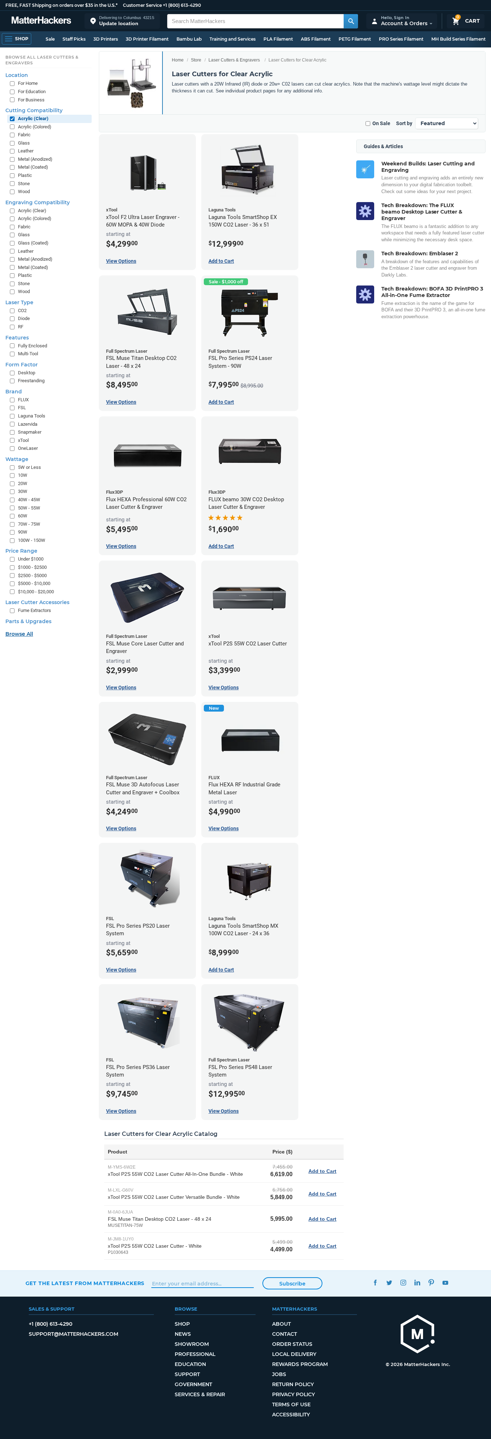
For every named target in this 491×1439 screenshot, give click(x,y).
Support (187, 1374)
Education (190, 1364)
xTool (23, 440)
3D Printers (105, 39)
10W (22, 475)
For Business (31, 99)
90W (22, 532)
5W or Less (29, 467)
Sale (50, 39)
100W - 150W (31, 540)
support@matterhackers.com (73, 1334)
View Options (121, 261)
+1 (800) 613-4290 (182, 5)
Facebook (375, 1282)
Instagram (403, 1282)
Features (17, 337)
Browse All (19, 634)
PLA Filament (278, 39)
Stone (24, 183)
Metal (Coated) (33, 167)
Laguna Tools (31, 416)
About (281, 1324)
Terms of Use (291, 1404)
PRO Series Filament (401, 39)
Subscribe (292, 1283)
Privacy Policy (293, 1394)
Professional (195, 1354)
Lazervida (27, 424)
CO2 (22, 310)
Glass (24, 143)
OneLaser (28, 448)
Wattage (16, 459)
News (183, 1334)
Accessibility (291, 1414)
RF (20, 326)
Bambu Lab (189, 39)
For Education (32, 91)
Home (178, 60)
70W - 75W (29, 524)
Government (193, 1384)
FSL (22, 407)
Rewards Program (300, 1364)
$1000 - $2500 (32, 567)
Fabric (24, 134)
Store (196, 60)
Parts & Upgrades (28, 621)
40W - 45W (29, 499)
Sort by (404, 123)
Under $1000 (30, 559)
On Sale (381, 123)
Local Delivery (294, 1354)
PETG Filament (355, 39)
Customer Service (142, 5)
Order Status (292, 1344)
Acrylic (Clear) (33, 118)
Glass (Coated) (33, 243)
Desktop (26, 372)
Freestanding (31, 380)
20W (22, 483)
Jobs (279, 1374)
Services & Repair (200, 1394)
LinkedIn (417, 1282)
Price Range (21, 551)
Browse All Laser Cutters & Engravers (42, 60)
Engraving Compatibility (37, 202)
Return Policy (293, 1384)
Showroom (192, 1344)
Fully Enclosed (32, 345)
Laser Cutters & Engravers (234, 60)
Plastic (25, 175)
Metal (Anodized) (35, 159)
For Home (28, 83)
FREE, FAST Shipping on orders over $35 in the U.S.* (61, 5)
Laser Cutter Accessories (37, 602)
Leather (25, 151)
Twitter (389, 1282)
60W (22, 516)
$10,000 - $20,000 (36, 591)
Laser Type (19, 302)
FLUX (23, 399)
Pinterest (431, 1282)
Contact (284, 1334)
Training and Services (233, 39)
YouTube (445, 1282)
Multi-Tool (28, 353)
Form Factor (21, 364)
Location (16, 75)
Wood (24, 191)
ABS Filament (316, 39)
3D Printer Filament (147, 39)
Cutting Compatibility (34, 110)
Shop (182, 1324)
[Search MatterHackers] (351, 21)
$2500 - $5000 (32, 575)
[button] (122, 21)
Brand (13, 391)
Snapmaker (29, 432)
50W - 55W (29, 508)
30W (22, 491)
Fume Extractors (34, 610)
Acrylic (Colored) (34, 126)
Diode (24, 318)
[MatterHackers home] (41, 21)
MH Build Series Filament (458, 39)
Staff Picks (74, 39)
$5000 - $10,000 (34, 583)
